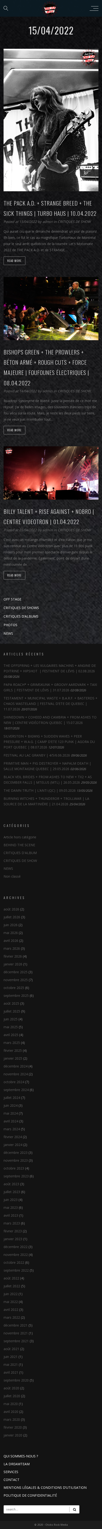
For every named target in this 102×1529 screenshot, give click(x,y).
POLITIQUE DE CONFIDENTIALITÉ (30, 1495)
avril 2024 (11, 1121)
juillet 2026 (12, 917)
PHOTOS (10, 625)
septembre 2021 (16, 1341)
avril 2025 (11, 1034)
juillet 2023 (12, 1192)
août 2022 (11, 1278)
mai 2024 (11, 1113)
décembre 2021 (16, 1325)
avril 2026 (11, 940)
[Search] (74, 1509)
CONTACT (11, 1479)
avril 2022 (11, 1309)
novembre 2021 (16, 1333)
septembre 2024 (16, 1089)
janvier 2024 (13, 1144)
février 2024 (13, 1137)
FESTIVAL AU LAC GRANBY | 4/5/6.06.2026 (37, 755)
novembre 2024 (16, 1074)
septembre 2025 (16, 995)
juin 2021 (11, 1356)
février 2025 (13, 1050)
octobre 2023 (14, 1168)
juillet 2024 (12, 1097)
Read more (14, 261)
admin (48, 221)
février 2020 (13, 1427)
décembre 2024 (16, 1066)
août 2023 (11, 1184)
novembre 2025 (16, 980)
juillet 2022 (12, 1286)
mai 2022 (11, 1301)
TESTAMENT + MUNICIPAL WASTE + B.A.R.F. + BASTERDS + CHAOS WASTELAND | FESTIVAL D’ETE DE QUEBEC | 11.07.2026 (50, 703)
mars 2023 (12, 1223)
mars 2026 (12, 948)
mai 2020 (11, 1403)
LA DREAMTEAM (17, 1464)
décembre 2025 (16, 972)
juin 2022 (11, 1294)
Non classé (12, 876)
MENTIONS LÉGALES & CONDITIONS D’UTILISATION (45, 1487)
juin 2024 (11, 1105)
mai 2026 (11, 932)
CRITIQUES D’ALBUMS (21, 616)
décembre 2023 (16, 1152)
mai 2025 (11, 1027)
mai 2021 (11, 1364)
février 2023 (13, 1231)
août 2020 (11, 1388)
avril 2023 (11, 1215)
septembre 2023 (16, 1176)
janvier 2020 (13, 1435)
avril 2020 (11, 1411)
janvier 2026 (13, 964)
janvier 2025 (13, 1058)
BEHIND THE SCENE (19, 845)
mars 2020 (12, 1419)
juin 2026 (11, 925)
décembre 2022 (16, 1246)
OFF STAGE (12, 599)
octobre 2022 (14, 1262)
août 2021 (11, 1349)
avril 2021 (11, 1372)
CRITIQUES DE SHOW (74, 221)
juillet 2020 (12, 1396)
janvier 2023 (13, 1239)
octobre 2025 (14, 987)
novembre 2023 (16, 1160)
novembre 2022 (16, 1254)
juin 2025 (11, 1019)
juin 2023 (11, 1199)
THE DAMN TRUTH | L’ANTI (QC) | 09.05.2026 (40, 790)
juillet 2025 (12, 1011)
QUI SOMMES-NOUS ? (21, 1456)
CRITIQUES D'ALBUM (20, 853)
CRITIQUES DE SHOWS (21, 607)
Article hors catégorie (20, 837)
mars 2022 (12, 1317)
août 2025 (11, 1003)
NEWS (8, 633)
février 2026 (13, 956)
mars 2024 (12, 1129)
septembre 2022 (16, 1270)
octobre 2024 (14, 1082)
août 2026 (11, 909)
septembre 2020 (16, 1380)
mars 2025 (12, 1042)
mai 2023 (11, 1207)
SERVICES (11, 1472)
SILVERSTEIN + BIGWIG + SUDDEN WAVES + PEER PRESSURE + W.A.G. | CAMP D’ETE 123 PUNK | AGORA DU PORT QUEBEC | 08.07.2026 (49, 741)
